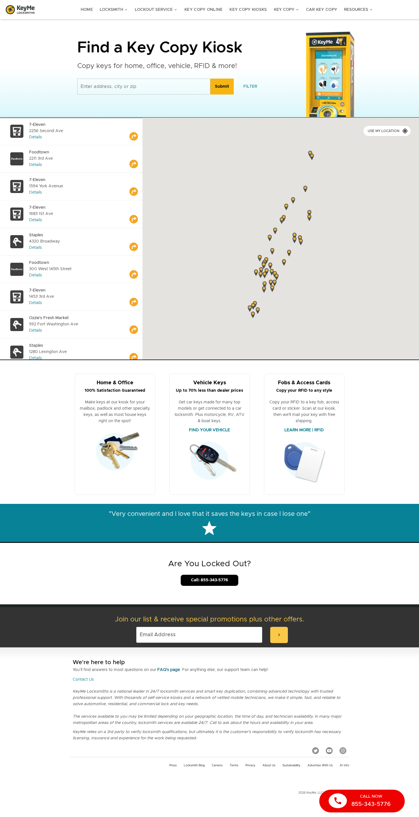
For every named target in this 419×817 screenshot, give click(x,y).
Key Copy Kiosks (248, 10)
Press (173, 765)
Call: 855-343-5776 (209, 580)
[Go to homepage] (20, 9)
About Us (269, 765)
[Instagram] (342, 750)
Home (87, 10)
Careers (217, 765)
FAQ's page (168, 670)
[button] (309, 218)
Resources (358, 10)
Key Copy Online (203, 10)
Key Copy (286, 10)
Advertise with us (320, 765)
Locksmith (114, 10)
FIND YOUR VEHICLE (209, 430)
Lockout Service (156, 10)
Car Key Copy (321, 10)
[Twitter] (315, 750)
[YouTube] (329, 750)
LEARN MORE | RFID (304, 430)
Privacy (250, 765)
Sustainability (291, 765)
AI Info (344, 765)
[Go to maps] (136, 131)
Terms (234, 765)
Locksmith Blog (194, 765)
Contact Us (83, 679)
